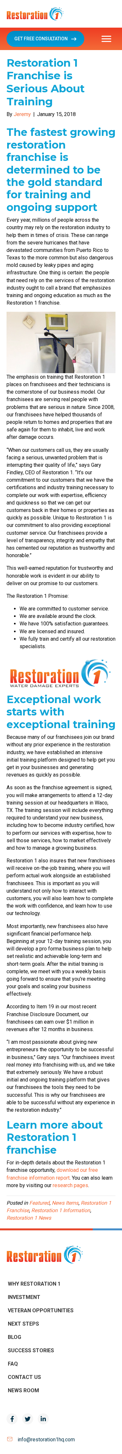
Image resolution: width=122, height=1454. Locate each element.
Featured (39, 1203)
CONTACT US (24, 1377)
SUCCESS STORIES (31, 1350)
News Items (65, 1203)
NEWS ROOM (23, 1390)
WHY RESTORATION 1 (34, 1284)
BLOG (14, 1337)
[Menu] (106, 39)
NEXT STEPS (23, 1324)
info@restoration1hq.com (46, 1439)
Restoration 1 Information (60, 1210)
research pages (70, 1185)
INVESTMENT (24, 1297)
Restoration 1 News (29, 1218)
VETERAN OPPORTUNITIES (41, 1310)
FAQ (13, 1364)
